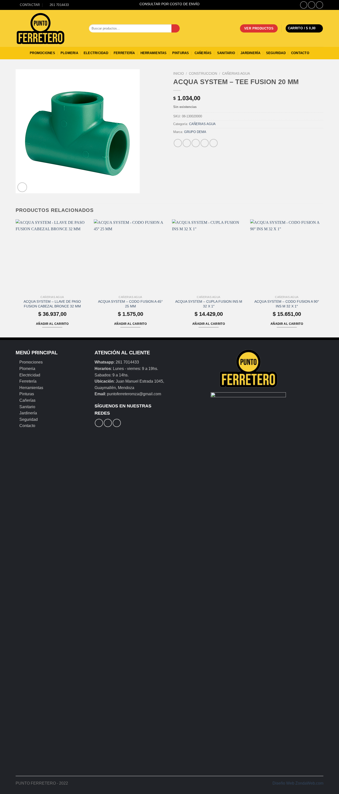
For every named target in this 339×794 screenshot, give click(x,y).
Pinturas (180, 53)
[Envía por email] (196, 143)
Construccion (203, 73)
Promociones (42, 53)
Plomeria (69, 53)
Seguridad (276, 53)
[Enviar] (175, 28)
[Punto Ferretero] (48, 28)
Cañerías (203, 53)
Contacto (300, 53)
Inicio (178, 73)
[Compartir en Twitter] (187, 143)
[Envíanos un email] (319, 4)
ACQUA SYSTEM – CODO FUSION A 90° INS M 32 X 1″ (286, 303)
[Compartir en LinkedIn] (213, 143)
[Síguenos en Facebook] (303, 4)
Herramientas (153, 53)
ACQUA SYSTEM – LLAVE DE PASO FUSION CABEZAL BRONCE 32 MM (52, 303)
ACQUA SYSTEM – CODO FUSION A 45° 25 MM (130, 303)
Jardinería (250, 53)
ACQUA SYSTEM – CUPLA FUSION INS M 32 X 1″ (208, 303)
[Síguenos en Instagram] (311, 4)
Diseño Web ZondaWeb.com (297, 783)
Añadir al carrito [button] (52, 323)
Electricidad (96, 53)
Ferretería (124, 53)
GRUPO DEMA (195, 132)
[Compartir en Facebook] (178, 143)
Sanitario (226, 53)
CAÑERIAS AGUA (236, 73)
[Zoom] (22, 187)
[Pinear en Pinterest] (205, 143)
